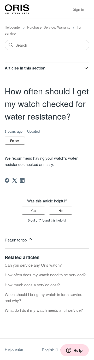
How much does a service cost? (32, 284)
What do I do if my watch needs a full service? (44, 310)
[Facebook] (7, 180)
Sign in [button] (78, 9)
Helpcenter (13, 27)
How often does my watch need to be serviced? (45, 274)
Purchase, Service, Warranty (48, 27)
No (60, 210)
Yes (33, 210)
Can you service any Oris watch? (33, 265)
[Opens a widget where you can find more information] (74, 350)
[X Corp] (14, 180)
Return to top (16, 240)
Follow (15, 140)
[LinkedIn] (22, 180)
